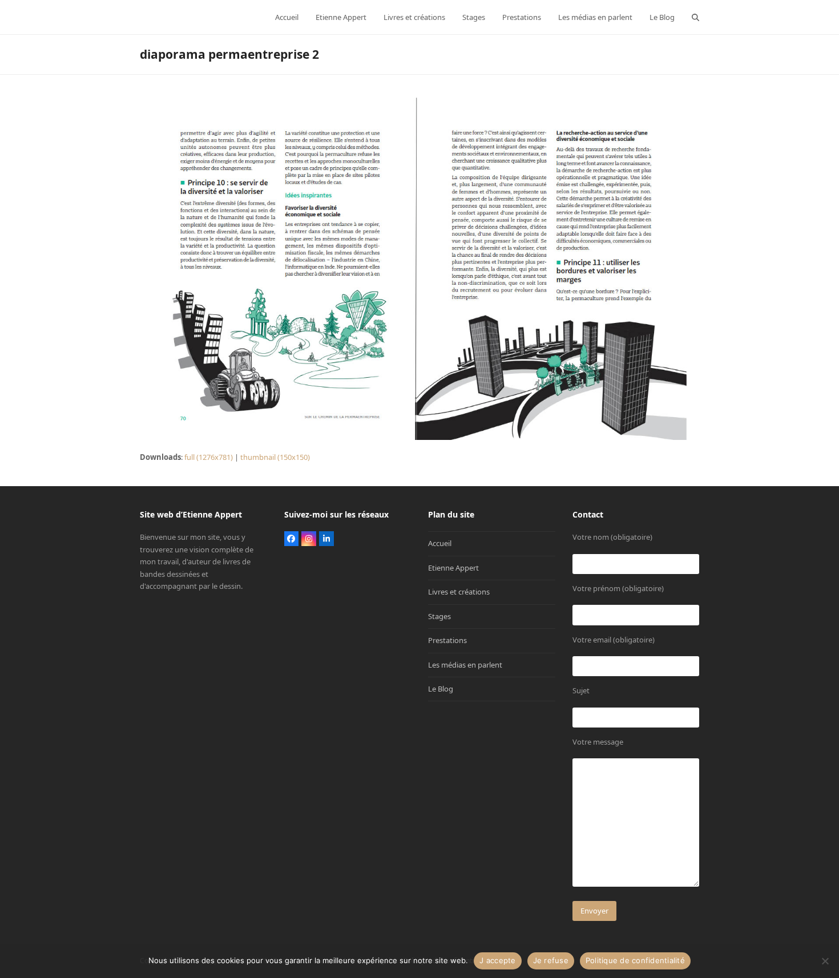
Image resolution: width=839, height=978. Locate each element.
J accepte (497, 960)
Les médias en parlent (465, 665)
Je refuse (550, 960)
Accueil (439, 543)
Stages (439, 616)
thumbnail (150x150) (275, 457)
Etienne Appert (453, 568)
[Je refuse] (824, 961)
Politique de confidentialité (635, 960)
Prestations (447, 640)
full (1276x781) (208, 457)
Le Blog (440, 689)
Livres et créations (459, 592)
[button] (695, 17)
